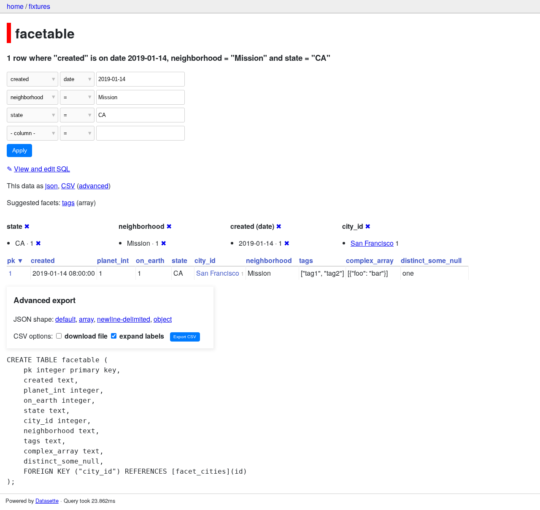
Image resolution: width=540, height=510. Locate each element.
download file (85, 336)
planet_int (113, 260)
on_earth (150, 260)
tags (68, 202)
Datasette (47, 500)
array (86, 319)
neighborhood (269, 260)
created (43, 260)
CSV (68, 185)
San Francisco (372, 243)
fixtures (39, 6)
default (65, 319)
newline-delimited (123, 319)
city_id (205, 260)
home (15, 6)
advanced (93, 185)
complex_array (370, 260)
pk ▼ (15, 260)
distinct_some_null (431, 260)
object (163, 319)
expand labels (141, 336)
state (179, 260)
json (51, 185)
